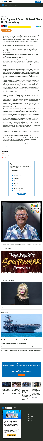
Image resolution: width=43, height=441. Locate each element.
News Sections (31, 8)
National (16, 8)
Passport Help (30, 418)
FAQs (29, 414)
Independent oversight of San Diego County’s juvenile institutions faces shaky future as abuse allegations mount (26, 395)
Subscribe (21, 193)
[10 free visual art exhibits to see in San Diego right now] (6, 384)
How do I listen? (30, 416)
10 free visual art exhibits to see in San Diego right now (6, 391)
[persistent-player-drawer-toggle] (41, 5)
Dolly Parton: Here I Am (6, 307)
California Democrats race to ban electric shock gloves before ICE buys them (36, 393)
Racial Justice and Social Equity (26, 388)
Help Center (30, 420)
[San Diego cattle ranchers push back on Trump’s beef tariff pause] (16, 384)
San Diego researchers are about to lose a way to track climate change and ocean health (19, 346)
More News (4, 380)
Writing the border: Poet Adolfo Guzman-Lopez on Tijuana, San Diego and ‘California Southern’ (21, 244)
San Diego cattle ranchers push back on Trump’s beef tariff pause (14, 353)
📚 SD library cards (6, 157)
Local (10, 8)
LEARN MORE (12, 435)
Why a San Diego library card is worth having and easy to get (13, 343)
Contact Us (29, 412)
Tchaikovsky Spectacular (6, 276)
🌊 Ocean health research (7, 155)
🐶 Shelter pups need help (7, 153)
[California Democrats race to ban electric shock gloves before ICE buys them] (36, 384)
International (23, 8)
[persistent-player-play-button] (3, 5)
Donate (21, 375)
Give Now (38, 1)
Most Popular (4, 312)
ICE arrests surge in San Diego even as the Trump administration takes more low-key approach (21, 350)
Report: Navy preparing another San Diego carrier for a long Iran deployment (17, 339)
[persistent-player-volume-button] (6, 5)
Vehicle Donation (16, 438)
